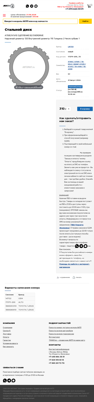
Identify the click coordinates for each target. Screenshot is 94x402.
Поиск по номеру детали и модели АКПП (65, 328)
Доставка (7, 334)
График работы (76, 3)
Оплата (6, 337)
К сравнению (65, 277)
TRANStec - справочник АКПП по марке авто (67, 340)
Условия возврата (10, 343)
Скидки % (6, 331)
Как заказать (8, 347)
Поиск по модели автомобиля (61, 331)
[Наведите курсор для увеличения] (29, 67)
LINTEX (71, 47)
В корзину (85, 109)
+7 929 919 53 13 (56, 360)
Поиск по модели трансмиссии (61, 334)
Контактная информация (59, 349)
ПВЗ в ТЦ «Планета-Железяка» (70, 7)
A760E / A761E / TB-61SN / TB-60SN (77, 66)
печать (79, 277)
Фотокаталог (54, 337)
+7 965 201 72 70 (56, 363)
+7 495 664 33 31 (74, 9)
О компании (7, 328)
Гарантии (7, 340)
